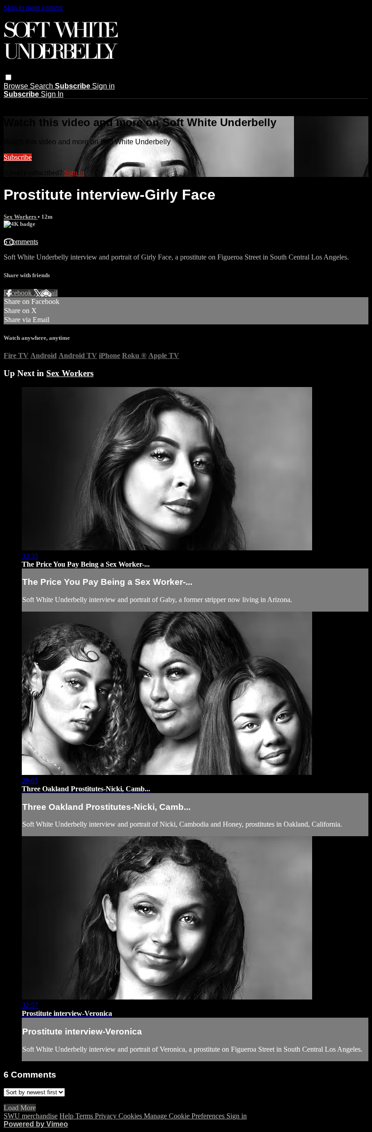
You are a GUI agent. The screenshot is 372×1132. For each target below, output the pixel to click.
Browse (17, 86)
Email (49, 293)
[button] (8, 77)
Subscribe (18, 157)
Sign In (52, 94)
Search (42, 86)
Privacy (106, 1116)
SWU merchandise (31, 1116)
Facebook (19, 293)
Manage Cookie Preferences (185, 1116)
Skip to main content (33, 7)
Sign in (103, 86)
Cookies (131, 1116)
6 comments (21, 241)
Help (67, 1116)
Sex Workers (21, 216)
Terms (85, 1116)
